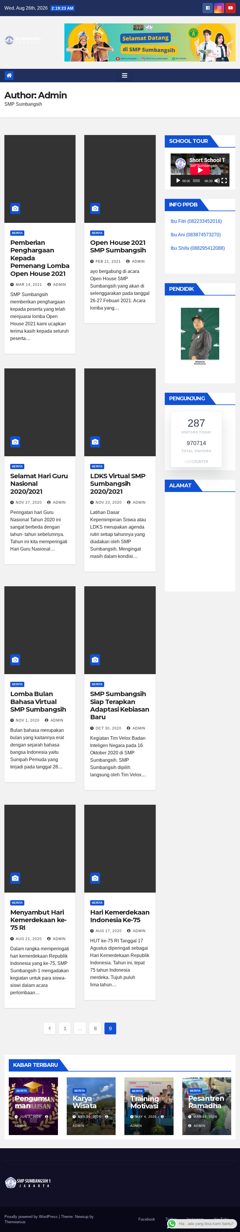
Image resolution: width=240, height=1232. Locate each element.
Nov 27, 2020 (29, 502)
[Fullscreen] (224, 181)
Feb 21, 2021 (108, 261)
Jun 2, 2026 (30, 1116)
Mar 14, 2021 (29, 285)
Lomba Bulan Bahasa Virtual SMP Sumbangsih (38, 701)
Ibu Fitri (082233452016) (196, 221)
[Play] (178, 181)
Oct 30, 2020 (108, 728)
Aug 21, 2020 (29, 939)
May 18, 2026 (89, 1116)
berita (17, 233)
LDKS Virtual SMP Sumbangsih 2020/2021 (117, 483)
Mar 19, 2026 (205, 1116)
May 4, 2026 (146, 1116)
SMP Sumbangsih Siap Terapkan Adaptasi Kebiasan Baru (119, 705)
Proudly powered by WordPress (31, 1216)
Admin (59, 285)
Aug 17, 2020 (109, 931)
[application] (200, 170)
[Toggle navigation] (124, 75)
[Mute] (217, 181)
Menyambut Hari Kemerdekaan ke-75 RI (38, 920)
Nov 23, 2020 (109, 502)
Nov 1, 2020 (28, 720)
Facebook (146, 1219)
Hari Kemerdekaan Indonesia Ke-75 (119, 916)
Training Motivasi (144, 1102)
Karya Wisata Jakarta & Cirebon (89, 1109)
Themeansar (14, 1222)
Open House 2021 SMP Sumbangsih (118, 246)
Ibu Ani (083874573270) (196, 234)
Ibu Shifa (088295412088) (198, 248)
